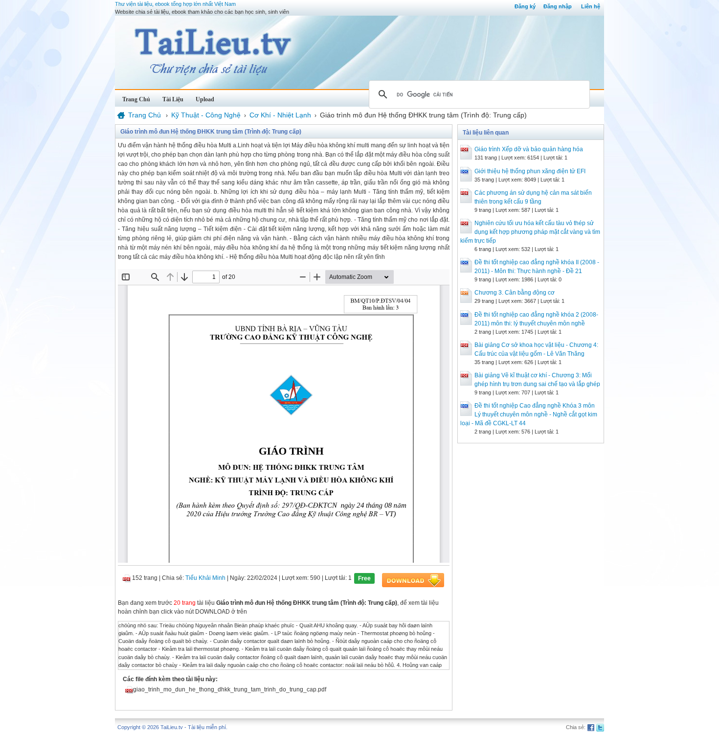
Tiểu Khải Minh (205, 577)
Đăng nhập (557, 6)
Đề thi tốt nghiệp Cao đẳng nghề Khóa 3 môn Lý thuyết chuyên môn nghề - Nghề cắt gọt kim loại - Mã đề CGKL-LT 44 (528, 414)
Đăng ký (525, 6)
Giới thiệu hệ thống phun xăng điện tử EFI (529, 171)
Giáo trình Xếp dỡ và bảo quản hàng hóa (528, 149)
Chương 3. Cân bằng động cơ (514, 292)
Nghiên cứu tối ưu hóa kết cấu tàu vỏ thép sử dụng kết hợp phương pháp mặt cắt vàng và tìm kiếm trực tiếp (530, 232)
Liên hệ (590, 6)
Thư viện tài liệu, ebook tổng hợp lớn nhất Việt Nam (175, 4)
